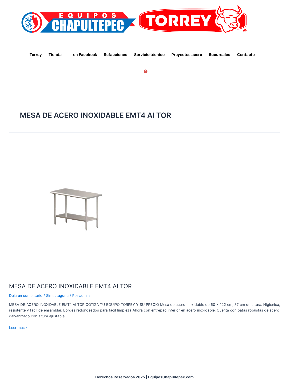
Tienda (55, 54)
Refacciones (115, 54)
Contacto (246, 54)
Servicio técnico (149, 54)
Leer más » (18, 327)
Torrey (36, 54)
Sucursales (219, 54)
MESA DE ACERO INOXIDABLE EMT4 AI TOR (70, 286)
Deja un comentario (25, 295)
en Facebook (85, 54)
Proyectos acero (186, 54)
